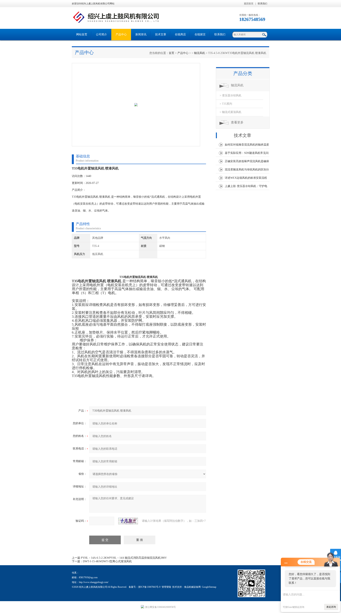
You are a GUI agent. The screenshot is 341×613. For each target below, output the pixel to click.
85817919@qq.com (88, 577)
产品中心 (121, 34)
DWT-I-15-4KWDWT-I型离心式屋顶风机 (107, 561)
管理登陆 (166, 587)
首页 (171, 53)
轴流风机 (199, 53)
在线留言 (200, 34)
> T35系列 (226, 103)
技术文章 (160, 34)
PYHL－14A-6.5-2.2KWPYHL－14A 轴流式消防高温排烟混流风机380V (124, 557)
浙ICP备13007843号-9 (149, 587)
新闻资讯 (140, 34)
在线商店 (180, 34)
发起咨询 (331, 606)
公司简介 (101, 34)
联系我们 (262, 3)
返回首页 (248, 3)
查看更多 (237, 122)
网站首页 (81, 34)
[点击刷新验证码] (128, 521)
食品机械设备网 (192, 587)
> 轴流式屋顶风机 (230, 112)
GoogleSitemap (209, 587)
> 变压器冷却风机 (230, 95)
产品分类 (242, 73)
